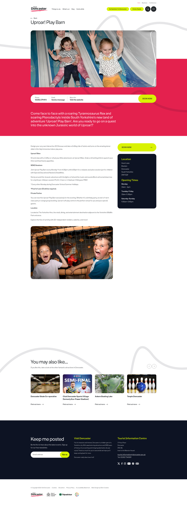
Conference (152, 3)
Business (144, 3)
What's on (66, 9)
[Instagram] (125, 464)
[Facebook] (122, 464)
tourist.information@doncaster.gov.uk (132, 455)
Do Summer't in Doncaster (118, 9)
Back (35, 18)
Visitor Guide (136, 9)
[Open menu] (153, 9)
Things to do (56, 9)
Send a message (58, 100)
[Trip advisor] (138, 464)
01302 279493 (41, 100)
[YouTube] (129, 464)
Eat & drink (80, 9)
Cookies (54, 488)
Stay (73, 9)
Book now (147, 99)
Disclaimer (61, 488)
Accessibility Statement (83, 488)
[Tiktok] (134, 464)
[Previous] (149, 366)
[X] (119, 464)
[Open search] (147, 9)
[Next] (154, 366)
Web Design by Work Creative (100, 488)
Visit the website (76, 100)
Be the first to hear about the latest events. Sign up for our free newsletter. (49, 446)
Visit (138, 3)
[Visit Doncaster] (39, 9)
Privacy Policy (70, 488)
